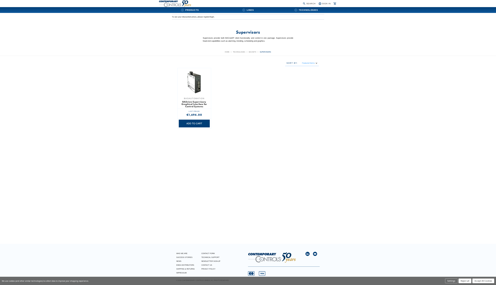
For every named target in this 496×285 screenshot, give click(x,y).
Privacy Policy (208, 269)
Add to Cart (194, 123)
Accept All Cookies (483, 280)
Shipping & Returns (185, 269)
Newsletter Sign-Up (210, 261)
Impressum (181, 273)
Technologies (308, 10)
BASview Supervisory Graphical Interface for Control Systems (194, 104)
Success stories (184, 257)
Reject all (465, 280)
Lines (250, 10)
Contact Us (206, 265)
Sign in (326, 3)
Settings (451, 280)
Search (311, 3)
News (178, 261)
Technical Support (210, 257)
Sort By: (292, 63)
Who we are (181, 253)
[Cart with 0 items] (334, 3)
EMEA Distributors (185, 265)
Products (192, 10)
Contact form (208, 253)
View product (194, 90)
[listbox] (309, 63)
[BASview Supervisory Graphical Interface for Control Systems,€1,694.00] (194, 82)
